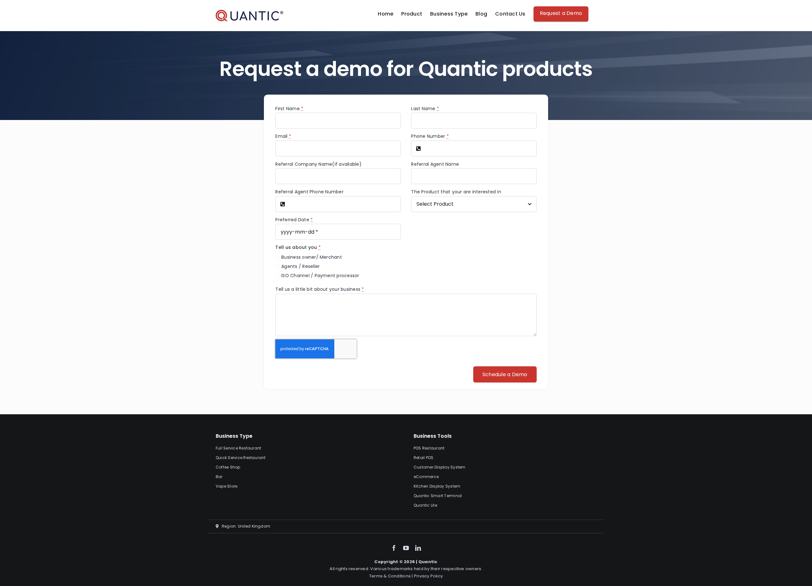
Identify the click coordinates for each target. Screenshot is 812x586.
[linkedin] (418, 548)
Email (283, 136)
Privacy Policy (428, 576)
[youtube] (406, 548)
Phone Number (430, 136)
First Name (289, 108)
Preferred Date (294, 219)
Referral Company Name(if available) (318, 164)
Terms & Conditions (390, 576)
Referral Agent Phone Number (309, 192)
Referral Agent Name (435, 164)
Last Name (425, 108)
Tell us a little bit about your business (319, 289)
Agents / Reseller (300, 266)
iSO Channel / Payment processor (320, 275)
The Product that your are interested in (456, 192)
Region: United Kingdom (244, 526)
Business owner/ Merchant (311, 257)
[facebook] (394, 548)
